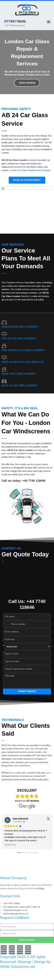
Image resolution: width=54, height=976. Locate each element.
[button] (48, 21)
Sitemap (24, 962)
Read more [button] (10, 844)
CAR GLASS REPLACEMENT (19, 338)
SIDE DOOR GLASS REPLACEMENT (23, 350)
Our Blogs (39, 888)
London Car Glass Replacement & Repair (30, 170)
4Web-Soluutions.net (17, 966)
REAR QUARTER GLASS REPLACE (23, 362)
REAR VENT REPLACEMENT (19, 373)
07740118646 (15, 21)
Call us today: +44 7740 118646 (23, 480)
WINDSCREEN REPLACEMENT (20, 326)
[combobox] (6, 624)
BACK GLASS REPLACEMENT (20, 385)
